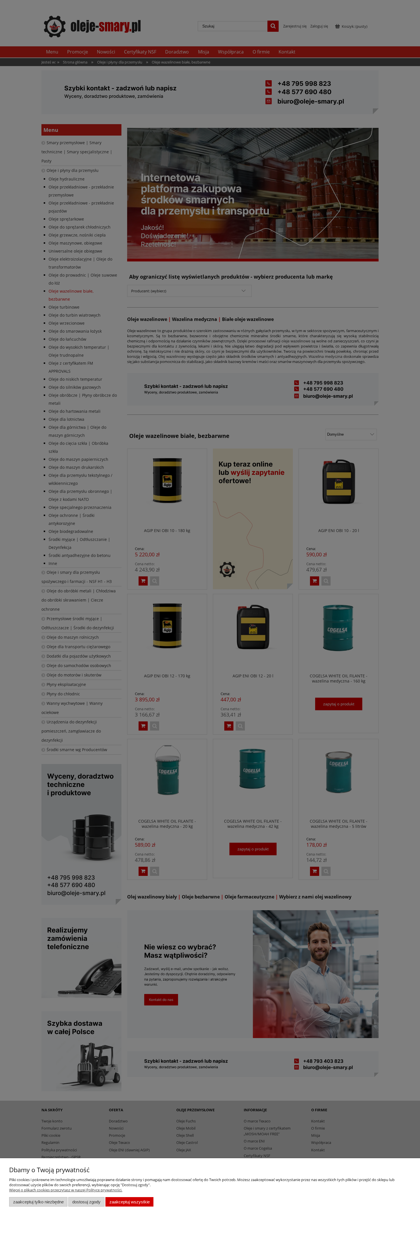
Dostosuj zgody (86, 1201)
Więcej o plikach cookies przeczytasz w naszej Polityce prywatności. (65, 1190)
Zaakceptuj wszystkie (129, 1201)
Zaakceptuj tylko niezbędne (38, 1201)
